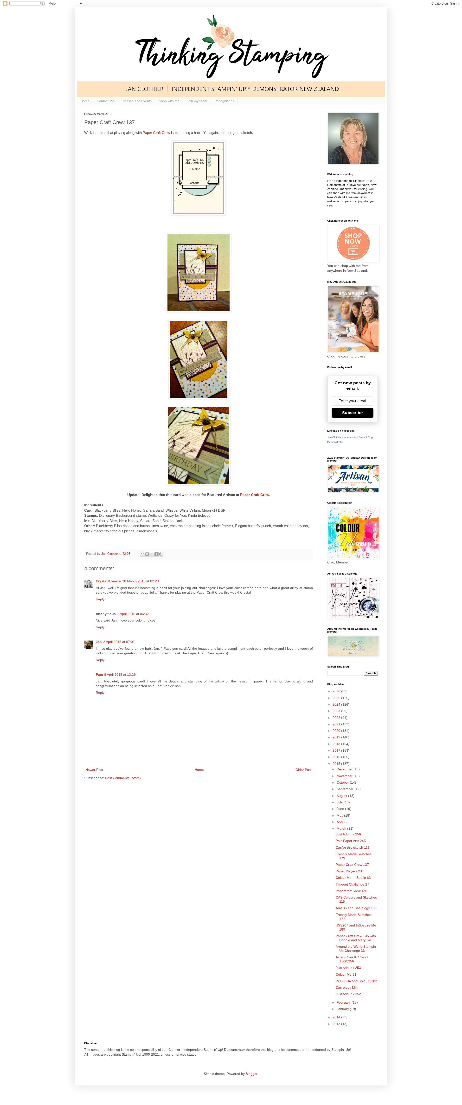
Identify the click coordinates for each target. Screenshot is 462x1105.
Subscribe (352, 412)
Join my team (197, 101)
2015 (337, 764)
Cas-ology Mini (347, 987)
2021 (337, 724)
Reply (100, 599)
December (345, 769)
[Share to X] (151, 554)
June (341, 809)
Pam (99, 674)
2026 (337, 691)
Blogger (251, 1074)
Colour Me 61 (346, 974)
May (340, 815)
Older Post (303, 770)
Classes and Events (137, 101)
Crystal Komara (108, 581)
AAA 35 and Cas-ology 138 (356, 908)
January (343, 1009)
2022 (337, 718)
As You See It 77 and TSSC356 (352, 959)
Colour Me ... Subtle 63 (353, 878)
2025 (337, 698)
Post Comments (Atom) (123, 778)
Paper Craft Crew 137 (352, 865)
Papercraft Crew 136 (351, 891)
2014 (337, 1017)
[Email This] (142, 554)
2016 (337, 757)
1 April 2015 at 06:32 (133, 614)
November (345, 776)
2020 (337, 731)
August (342, 796)
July (340, 802)
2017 (337, 750)
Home (85, 101)
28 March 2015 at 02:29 (140, 581)
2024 (337, 704)
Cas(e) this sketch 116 (353, 847)
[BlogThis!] (147, 554)
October (343, 782)
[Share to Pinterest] (160, 554)
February (344, 1002)
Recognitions (224, 101)
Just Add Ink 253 (348, 968)
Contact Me (105, 101)
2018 (337, 744)
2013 (337, 1024)
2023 (337, 711)
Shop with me (169, 101)
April (340, 822)
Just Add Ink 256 (348, 834)
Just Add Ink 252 (348, 994)
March (342, 828)
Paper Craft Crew (157, 133)
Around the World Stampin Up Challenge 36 (356, 949)
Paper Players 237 (350, 871)
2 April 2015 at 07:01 (119, 642)
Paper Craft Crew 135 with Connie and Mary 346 (356, 938)
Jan (99, 642)
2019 (337, 737)
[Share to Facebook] (156, 554)
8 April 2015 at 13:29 (120, 674)
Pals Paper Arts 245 (351, 841)
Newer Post (94, 770)
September (345, 789)
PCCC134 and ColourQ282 (356, 981)
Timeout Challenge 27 (352, 884)
